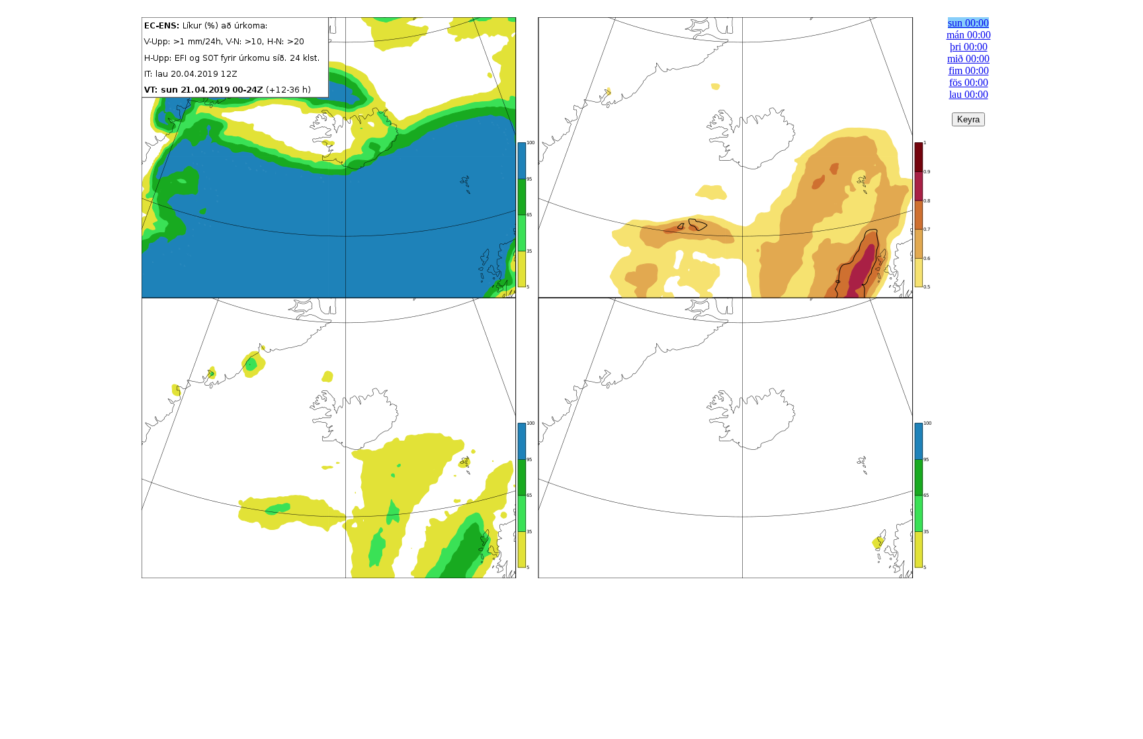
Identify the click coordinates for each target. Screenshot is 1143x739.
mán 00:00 (969, 34)
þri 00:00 (969, 46)
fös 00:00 (968, 82)
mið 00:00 (968, 58)
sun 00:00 (968, 22)
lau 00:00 (968, 94)
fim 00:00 (969, 70)
